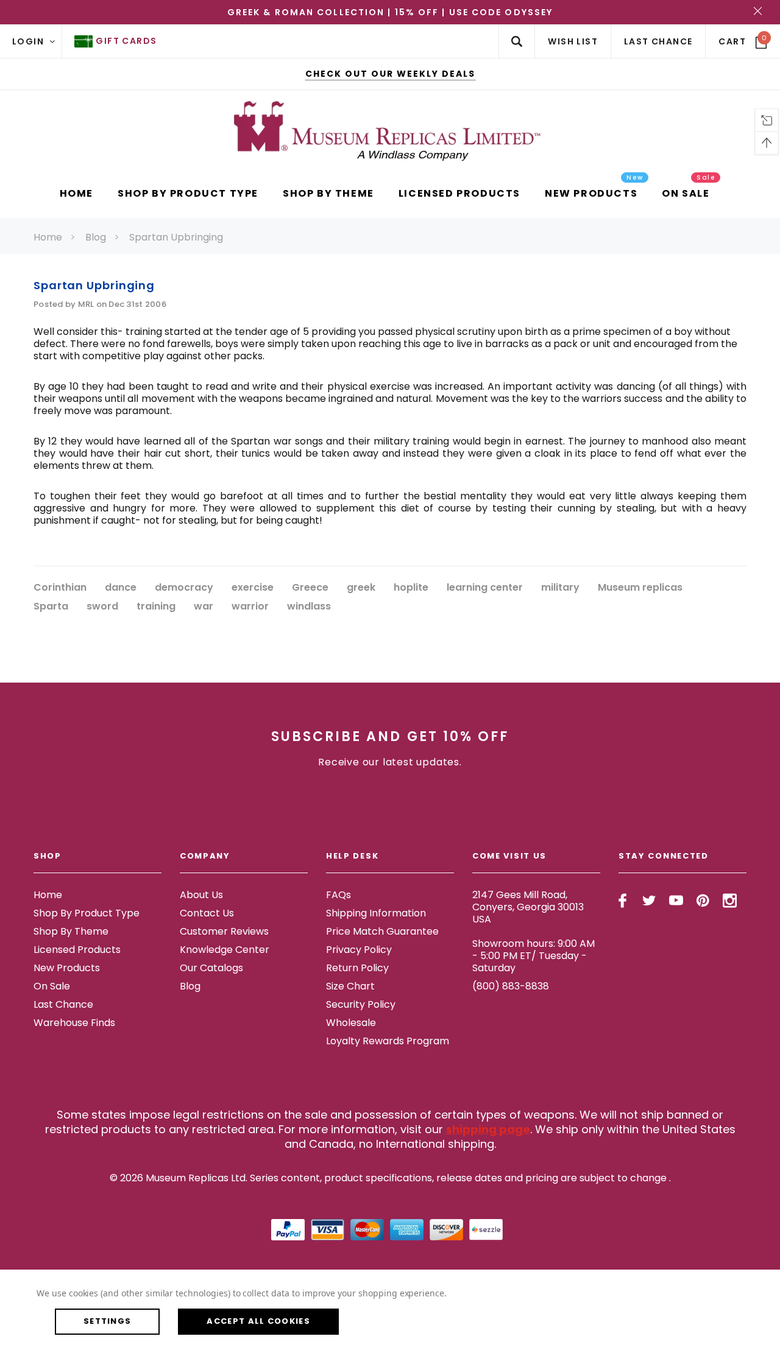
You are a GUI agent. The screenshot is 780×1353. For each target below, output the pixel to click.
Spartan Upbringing (176, 237)
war (203, 606)
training (156, 606)
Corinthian (60, 588)
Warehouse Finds (74, 1023)
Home (48, 237)
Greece (310, 588)
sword (102, 606)
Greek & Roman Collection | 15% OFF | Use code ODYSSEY (390, 12)
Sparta (51, 606)
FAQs (338, 895)
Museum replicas (640, 588)
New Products (67, 968)
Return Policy (357, 968)
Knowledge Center (224, 950)
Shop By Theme (71, 931)
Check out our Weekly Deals (390, 74)
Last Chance (63, 1004)
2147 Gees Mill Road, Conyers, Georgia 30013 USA (528, 907)
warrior (250, 606)
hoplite (411, 588)
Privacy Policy (359, 950)
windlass (309, 606)
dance (120, 588)
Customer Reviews (224, 931)
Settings (107, 1321)
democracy (184, 588)
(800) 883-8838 (510, 986)
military (560, 588)
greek (361, 588)
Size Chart (350, 986)
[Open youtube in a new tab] (676, 900)
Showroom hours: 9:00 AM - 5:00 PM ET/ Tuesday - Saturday (533, 956)
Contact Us (207, 913)
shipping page (488, 1129)
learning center (485, 588)
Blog (95, 237)
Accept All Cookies (258, 1321)
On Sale (52, 986)
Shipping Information (376, 913)
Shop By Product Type (87, 913)
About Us (201, 895)
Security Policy (360, 1004)
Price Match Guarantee (382, 931)
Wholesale (351, 1023)
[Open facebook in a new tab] (622, 900)
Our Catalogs (211, 968)
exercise (253, 588)
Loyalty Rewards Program (387, 1041)
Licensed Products (77, 950)
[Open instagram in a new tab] (729, 900)
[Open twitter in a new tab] (649, 900)
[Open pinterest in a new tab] (703, 900)
